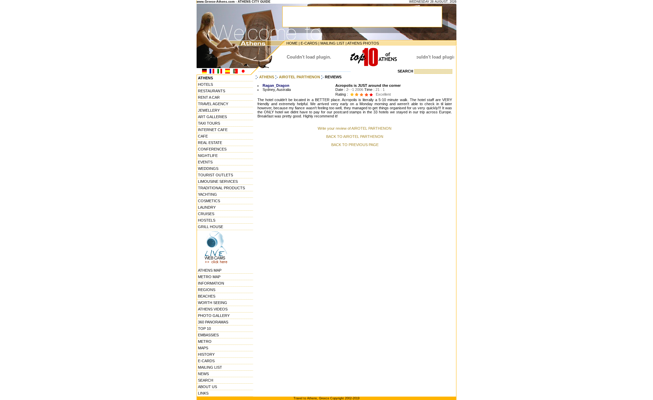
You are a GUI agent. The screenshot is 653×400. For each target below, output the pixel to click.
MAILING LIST (332, 43)
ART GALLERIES (212, 117)
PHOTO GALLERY (214, 316)
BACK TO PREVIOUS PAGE (355, 145)
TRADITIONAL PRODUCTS (221, 188)
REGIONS (206, 290)
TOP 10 (204, 328)
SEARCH (205, 380)
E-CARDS (309, 43)
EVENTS (205, 162)
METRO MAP (209, 277)
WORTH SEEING (212, 303)
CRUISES (206, 214)
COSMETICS (209, 201)
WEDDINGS (208, 168)
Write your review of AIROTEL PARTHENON (354, 128)
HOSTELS (206, 220)
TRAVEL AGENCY (213, 104)
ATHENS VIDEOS (213, 309)
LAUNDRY (207, 207)
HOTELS (205, 84)
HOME (292, 43)
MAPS (203, 348)
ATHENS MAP (209, 270)
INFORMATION (211, 283)
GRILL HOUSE (210, 227)
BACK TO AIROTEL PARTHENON (354, 136)
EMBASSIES (208, 335)
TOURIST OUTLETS (215, 175)
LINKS (203, 393)
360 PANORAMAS (213, 322)
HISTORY (206, 354)
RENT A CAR (209, 97)
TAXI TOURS (209, 123)
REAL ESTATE (210, 143)
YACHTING (207, 194)
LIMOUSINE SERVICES (218, 181)
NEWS (203, 374)
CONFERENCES (212, 149)
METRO (205, 341)
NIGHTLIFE (208, 156)
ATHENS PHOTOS (363, 43)
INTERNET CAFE (213, 130)
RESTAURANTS (211, 91)
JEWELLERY (209, 110)
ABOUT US (207, 387)
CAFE (203, 136)
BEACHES (206, 296)
